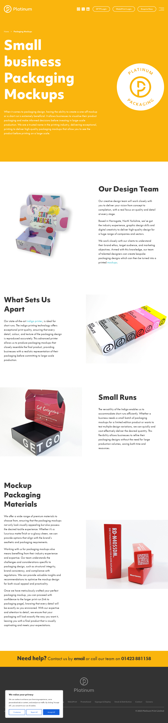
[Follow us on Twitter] (83, 9)
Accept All (51, 712)
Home (6, 31)
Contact (138, 702)
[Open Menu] (161, 9)
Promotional (86, 702)
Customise (17, 712)
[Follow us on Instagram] (78, 9)
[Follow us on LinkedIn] (88, 9)
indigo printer (34, 321)
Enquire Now (147, 9)
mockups (112, 262)
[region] (34, 704)
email (79, 659)
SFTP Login (101, 9)
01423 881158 (136, 659)
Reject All (34, 712)
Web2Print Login (124, 9)
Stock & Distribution (123, 702)
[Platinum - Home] (18, 9)
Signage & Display (103, 702)
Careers (149, 702)
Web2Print (72, 702)
